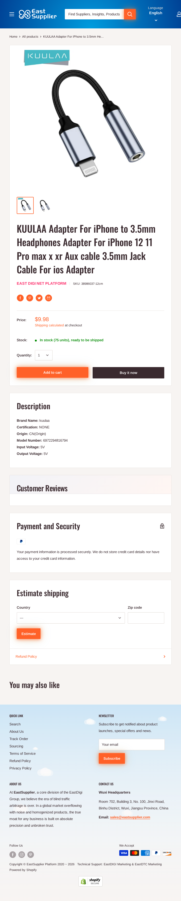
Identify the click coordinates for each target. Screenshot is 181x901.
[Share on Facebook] (20, 298)
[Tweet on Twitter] (39, 298)
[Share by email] (48, 298)
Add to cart (52, 372)
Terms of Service (22, 753)
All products (30, 36)
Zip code (135, 607)
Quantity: (24, 355)
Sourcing (16, 746)
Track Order (18, 739)
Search (15, 724)
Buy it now (128, 373)
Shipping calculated (49, 325)
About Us (16, 731)
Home (13, 36)
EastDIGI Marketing (117, 864)
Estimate (28, 634)
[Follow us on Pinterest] (30, 854)
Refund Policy (26, 656)
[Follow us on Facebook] (12, 854)
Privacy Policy (20, 768)
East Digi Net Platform (41, 283)
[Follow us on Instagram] (21, 854)
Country (23, 607)
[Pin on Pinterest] (29, 298)
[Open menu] (11, 14)
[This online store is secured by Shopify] (90, 881)
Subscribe (111, 758)
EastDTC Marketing (148, 864)
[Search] (130, 14)
